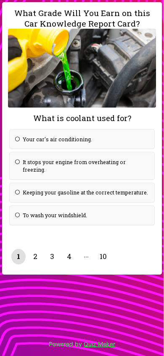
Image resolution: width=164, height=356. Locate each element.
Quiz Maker (99, 344)
